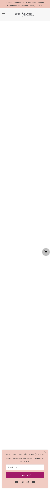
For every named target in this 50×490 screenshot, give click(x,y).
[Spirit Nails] (25, 17)
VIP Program (25, 425)
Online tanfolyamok (25, 394)
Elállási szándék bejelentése (25, 445)
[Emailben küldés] (27, 202)
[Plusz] (30, 96)
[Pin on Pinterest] (21, 202)
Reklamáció (25, 433)
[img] (16, 482)
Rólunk (25, 418)
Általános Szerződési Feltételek (25, 406)
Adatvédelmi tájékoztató (25, 410)
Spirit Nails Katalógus (25, 441)
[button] (33, 202)
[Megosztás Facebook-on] (16, 202)
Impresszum (25, 429)
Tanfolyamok (25, 390)
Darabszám (25, 91)
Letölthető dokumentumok (25, 437)
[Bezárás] (45, 452)
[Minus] (19, 96)
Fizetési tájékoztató (25, 414)
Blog (25, 422)
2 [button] (22, 348)
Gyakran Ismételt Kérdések (25, 398)
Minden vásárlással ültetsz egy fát (25, 402)
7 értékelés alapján (12, 229)
